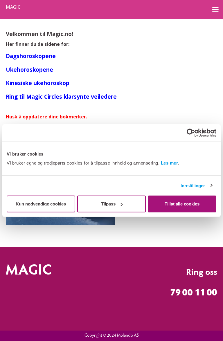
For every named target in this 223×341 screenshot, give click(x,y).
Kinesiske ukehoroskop (37, 83)
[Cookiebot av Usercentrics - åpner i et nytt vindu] (191, 132)
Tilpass (108, 203)
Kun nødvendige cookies (41, 203)
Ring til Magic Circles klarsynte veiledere (61, 96)
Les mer (169, 162)
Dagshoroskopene (31, 56)
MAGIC (13, 7)
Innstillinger (193, 185)
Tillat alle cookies (182, 203)
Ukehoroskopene (29, 69)
